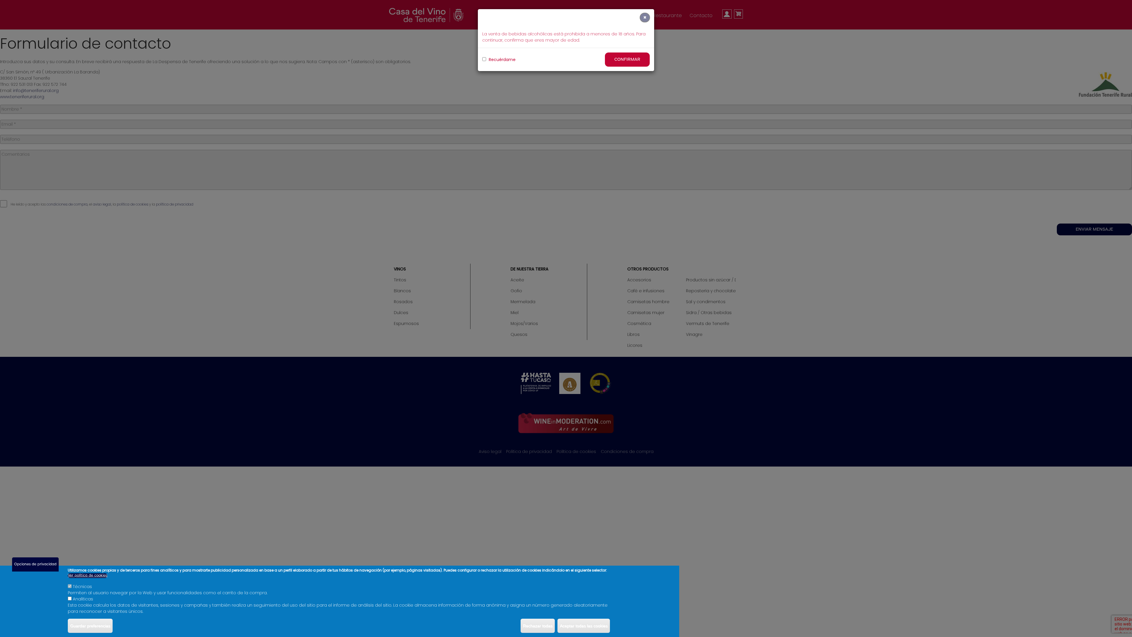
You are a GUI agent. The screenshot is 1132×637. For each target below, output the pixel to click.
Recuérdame (502, 60)
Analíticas (83, 599)
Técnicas (82, 587)
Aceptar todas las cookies (584, 625)
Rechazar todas (537, 625)
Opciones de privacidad (35, 564)
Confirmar (627, 59)
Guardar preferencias (90, 625)
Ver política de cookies (87, 575)
